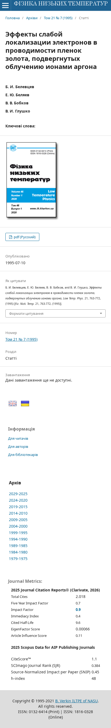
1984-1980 (18, 552)
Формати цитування (26, 313)
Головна (12, 17)
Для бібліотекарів (23, 454)
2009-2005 (18, 519)
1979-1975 (18, 558)
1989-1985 (18, 545)
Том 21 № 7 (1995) (58, 17)
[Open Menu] (5, 5)
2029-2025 (18, 493)
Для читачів (18, 438)
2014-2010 (18, 513)
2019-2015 (18, 506)
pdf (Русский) (24, 236)
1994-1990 (18, 539)
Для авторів (18, 446)
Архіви (31, 17)
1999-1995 (18, 532)
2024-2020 (18, 500)
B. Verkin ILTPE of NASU (76, 700)
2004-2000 (18, 526)
